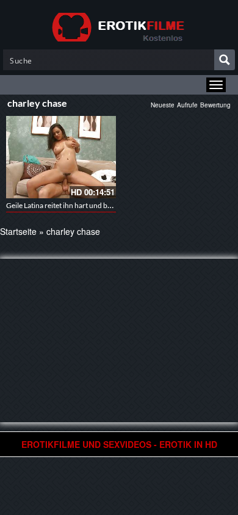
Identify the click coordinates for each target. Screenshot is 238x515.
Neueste (163, 105)
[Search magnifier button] (224, 59)
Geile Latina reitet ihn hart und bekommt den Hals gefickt (95, 205)
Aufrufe (187, 105)
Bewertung (215, 105)
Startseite (18, 231)
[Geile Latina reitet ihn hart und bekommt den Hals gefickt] (61, 157)
